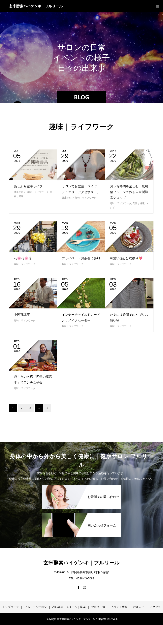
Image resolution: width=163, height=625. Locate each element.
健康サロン (20, 192)
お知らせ (138, 607)
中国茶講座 (22, 314)
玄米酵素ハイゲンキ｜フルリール (36, 6)
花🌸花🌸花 (22, 258)
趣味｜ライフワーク (38, 192)
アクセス (155, 607)
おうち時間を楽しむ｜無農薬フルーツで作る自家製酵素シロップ (129, 192)
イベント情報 (119, 607)
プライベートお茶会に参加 (81, 258)
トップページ (10, 607)
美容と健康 (139, 203)
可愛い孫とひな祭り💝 (126, 258)
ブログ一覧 (98, 607)
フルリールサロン (35, 607)
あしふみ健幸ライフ (28, 186)
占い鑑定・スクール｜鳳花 (69, 607)
